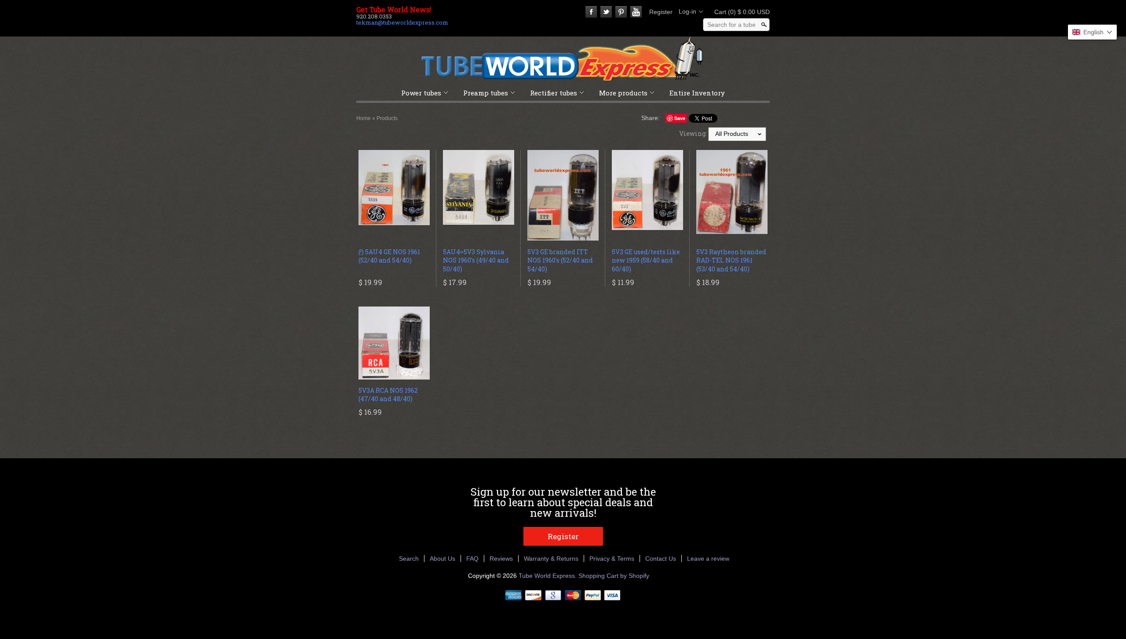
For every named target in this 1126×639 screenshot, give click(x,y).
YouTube (636, 12)
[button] (1092, 32)
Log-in (687, 11)
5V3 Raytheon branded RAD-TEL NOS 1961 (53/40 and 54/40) (731, 260)
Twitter (606, 12)
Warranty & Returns (551, 558)
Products (387, 118)
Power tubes (421, 92)
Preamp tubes (485, 92)
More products (623, 92)
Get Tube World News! (393, 9)
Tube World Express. (548, 575)
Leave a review (708, 558)
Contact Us (660, 558)
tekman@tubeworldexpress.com (402, 22)
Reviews (501, 558)
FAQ (472, 558)
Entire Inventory (697, 92)
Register (661, 11)
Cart (739, 11)
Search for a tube (731, 24)
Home (363, 118)
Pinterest (621, 12)
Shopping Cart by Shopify (613, 575)
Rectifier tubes (553, 92)
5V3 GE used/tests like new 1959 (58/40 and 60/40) (646, 260)
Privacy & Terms (611, 558)
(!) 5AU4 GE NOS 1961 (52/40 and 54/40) (389, 256)
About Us (442, 558)
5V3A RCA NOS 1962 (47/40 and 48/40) (388, 394)
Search (409, 558)
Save (679, 118)
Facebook (591, 12)
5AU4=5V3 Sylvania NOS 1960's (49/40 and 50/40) (476, 260)
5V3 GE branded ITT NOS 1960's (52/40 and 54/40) (560, 260)
